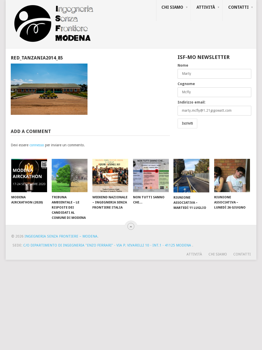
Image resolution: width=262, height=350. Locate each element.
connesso (36, 145)
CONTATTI (238, 7)
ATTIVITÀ (205, 7)
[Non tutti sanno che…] (151, 175)
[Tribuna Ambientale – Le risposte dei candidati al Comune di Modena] (70, 175)
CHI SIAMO (172, 7)
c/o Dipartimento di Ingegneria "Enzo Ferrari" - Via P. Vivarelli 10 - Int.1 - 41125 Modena (107, 245)
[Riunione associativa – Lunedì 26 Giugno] (232, 175)
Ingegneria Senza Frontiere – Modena (61, 236)
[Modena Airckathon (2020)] (29, 175)
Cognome (186, 84)
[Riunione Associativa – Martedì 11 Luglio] (191, 175)
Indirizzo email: (191, 102)
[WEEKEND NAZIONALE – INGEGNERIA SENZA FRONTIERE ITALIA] (110, 175)
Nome (183, 65)
